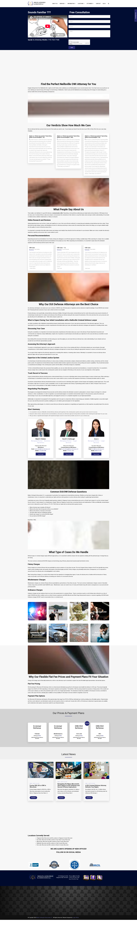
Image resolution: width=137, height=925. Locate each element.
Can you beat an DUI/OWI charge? (38, 516)
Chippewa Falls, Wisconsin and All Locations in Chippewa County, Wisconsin (54, 838)
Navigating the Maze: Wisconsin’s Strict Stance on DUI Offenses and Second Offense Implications (69, 785)
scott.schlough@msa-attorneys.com (70, 449)
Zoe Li (96, 439)
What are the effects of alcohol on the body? (40, 510)
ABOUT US (55, 3)
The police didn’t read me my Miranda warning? (41, 512)
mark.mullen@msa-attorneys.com (42, 449)
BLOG (104, 3)
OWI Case (32, 247)
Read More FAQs (32, 519)
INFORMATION (71, 3)
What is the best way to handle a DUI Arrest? (40, 507)
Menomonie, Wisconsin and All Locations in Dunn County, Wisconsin (53, 841)
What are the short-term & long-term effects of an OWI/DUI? (44, 509)
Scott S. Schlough (68, 439)
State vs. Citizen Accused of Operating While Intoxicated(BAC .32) (40, 136)
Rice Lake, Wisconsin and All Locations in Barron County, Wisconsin (52, 845)
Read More (33, 797)
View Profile (40, 454)
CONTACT (98, 3)
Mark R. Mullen (40, 439)
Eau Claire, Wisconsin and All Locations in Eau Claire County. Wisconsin (53, 839)
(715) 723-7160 (75, 877)
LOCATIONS (80, 3)
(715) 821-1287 (70, 450)
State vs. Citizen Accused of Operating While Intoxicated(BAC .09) (96, 136)
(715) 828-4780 (42, 450)
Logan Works (76, 917)
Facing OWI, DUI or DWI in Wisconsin (38, 786)
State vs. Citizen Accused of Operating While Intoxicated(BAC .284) (68, 136)
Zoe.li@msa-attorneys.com (98, 449)
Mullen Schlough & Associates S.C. (44, 917)
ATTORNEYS (90, 3)
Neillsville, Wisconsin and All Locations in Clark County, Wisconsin (52, 843)
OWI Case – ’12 (61, 247)
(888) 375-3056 (76, 876)
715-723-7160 (53, 40)
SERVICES (62, 3)
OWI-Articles (34, 783)
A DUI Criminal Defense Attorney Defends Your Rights (95, 786)
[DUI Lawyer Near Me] (36, 3)
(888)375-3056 (98, 450)
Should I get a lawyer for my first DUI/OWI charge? (41, 514)
